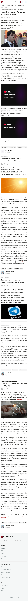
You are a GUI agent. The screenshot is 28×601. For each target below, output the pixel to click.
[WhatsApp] (4, 17)
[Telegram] (7, 17)
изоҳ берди (23, 365)
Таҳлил (2, 553)
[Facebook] (10, 17)
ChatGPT (4, 522)
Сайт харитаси (4, 585)
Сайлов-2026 (8, 5)
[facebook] (10, 540)
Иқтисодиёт (4, 556)
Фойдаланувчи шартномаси (7, 566)
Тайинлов (19, 5)
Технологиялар (18, 268)
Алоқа (2, 588)
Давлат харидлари (5, 577)
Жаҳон (2, 558)
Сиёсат (3, 550)
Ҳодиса (24, 5)
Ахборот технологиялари (9, 147)
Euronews (19, 399)
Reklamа (3, 590)
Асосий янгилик (22, 147)
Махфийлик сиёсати (6, 569)
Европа (10, 268)
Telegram (15, 369)
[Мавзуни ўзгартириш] (21, 2)
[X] (12, 17)
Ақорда (14, 5)
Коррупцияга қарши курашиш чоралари (10, 574)
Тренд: (2, 5)
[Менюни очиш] (26, 2)
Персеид (24, 262)
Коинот (4, 268)
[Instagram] (2, 17)
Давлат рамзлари (5, 572)
